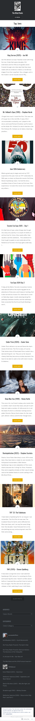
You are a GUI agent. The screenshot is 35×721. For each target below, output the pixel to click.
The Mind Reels (17, 12)
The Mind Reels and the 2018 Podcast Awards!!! (17, 661)
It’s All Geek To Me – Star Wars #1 (13, 656)
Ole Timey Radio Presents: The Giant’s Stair (16, 645)
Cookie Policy (9, 713)
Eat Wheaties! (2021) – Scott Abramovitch (15, 640)
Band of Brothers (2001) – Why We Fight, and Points (16, 685)
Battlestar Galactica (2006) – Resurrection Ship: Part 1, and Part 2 (17, 696)
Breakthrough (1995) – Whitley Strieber (14, 690)
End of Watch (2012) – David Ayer (13, 672)
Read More (17, 79)
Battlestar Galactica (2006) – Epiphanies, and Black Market (16, 678)
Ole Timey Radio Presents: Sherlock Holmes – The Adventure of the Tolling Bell (16, 651)
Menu (18, 17)
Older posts (17, 599)
